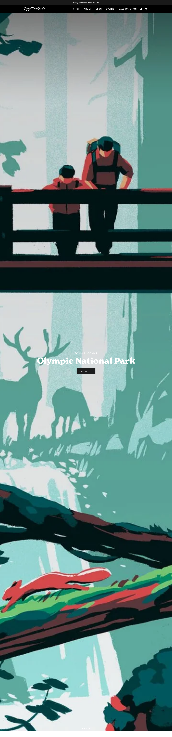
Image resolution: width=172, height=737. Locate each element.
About (87, 9)
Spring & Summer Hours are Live (86, 3)
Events (110, 9)
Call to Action (128, 9)
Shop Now (85, 371)
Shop (76, 9)
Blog (99, 9)
